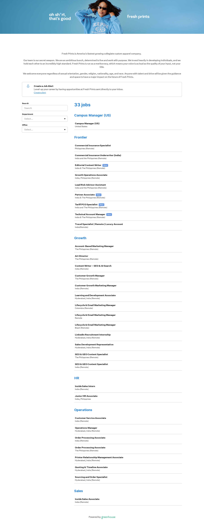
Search (25, 103)
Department (27, 114)
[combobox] (24, 118)
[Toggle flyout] (64, 118)
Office (24, 125)
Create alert (40, 92)
